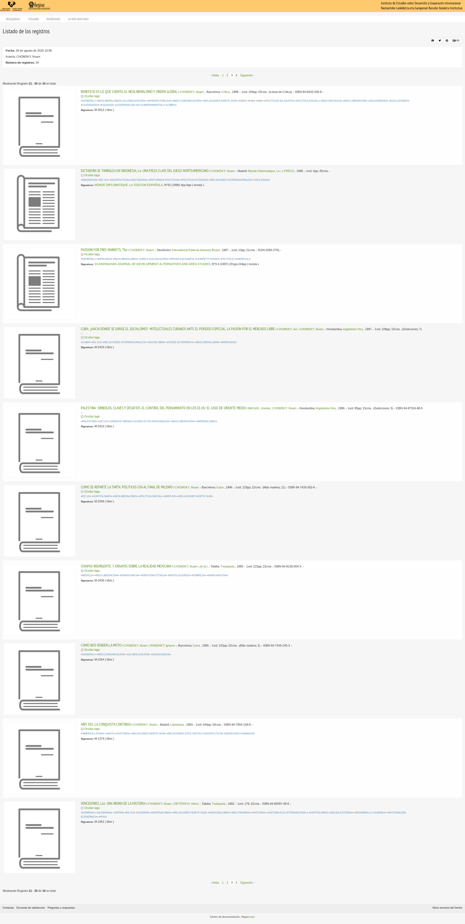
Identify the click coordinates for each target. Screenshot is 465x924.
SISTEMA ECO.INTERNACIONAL (287, 812)
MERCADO (104, 259)
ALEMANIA (104, 812)
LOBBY (171, 105)
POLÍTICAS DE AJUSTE (279, 100)
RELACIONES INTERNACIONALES (231, 180)
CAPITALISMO (102, 496)
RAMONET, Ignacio (162, 645)
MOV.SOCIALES (331, 100)
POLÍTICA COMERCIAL (235, 259)
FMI (251, 100)
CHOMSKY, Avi (287, 329)
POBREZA (199, 575)
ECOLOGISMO (399, 100)
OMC (243, 100)
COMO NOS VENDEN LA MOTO (101, 645)
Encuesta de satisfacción (31, 907)
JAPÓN (118, 812)
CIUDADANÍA (90, 105)
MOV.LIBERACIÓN (355, 100)
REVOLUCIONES (179, 575)
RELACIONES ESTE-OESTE (184, 733)
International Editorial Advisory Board (196, 250)
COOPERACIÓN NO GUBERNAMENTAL (139, 105)
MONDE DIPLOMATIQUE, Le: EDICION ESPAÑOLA (128, 185)
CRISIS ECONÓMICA (180, 342)
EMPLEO (170, 496)
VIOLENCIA (261, 180)
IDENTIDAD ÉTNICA (153, 575)
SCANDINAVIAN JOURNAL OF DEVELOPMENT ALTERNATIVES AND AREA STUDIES (152, 264)
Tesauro (33, 19)
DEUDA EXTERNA (341, 812)
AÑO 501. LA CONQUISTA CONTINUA (106, 724)
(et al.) (204, 566)
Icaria (220, 487)
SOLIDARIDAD (378, 100)
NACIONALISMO (219, 812)
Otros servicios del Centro (447, 907)
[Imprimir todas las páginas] (446, 40)
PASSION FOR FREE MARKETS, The (104, 249)
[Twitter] (439, 40)
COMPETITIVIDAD (207, 259)
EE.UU (103, 180)
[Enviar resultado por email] (432, 40)
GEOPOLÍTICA (119, 180)
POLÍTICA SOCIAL (307, 100)
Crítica (225, 91)
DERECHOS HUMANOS (239, 733)
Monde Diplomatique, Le (264, 171)
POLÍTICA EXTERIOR (194, 180)
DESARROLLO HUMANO (370, 812)
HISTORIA (123, 733)
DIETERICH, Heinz (186, 803)
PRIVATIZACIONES (182, 259)
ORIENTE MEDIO (121, 421)
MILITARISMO (240, 812)
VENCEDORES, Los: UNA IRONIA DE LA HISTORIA (113, 803)
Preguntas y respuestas (61, 907)
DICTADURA (139, 180)
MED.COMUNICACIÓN (187, 100)
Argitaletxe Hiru (353, 329)
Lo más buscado (78, 19)
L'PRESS (288, 171)
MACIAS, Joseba (259, 408)
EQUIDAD (107, 105)
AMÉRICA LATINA (92, 733)
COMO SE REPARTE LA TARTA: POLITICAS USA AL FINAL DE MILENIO (127, 486)
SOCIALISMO (156, 342)
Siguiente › (247, 75)
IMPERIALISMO (206, 421)
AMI (259, 100)
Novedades (53, 19)
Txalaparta (227, 566)
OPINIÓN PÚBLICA (159, 100)
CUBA (85, 342)
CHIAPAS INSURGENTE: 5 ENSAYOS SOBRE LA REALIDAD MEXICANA (126, 566)
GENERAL (88, 100)
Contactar (8, 907)
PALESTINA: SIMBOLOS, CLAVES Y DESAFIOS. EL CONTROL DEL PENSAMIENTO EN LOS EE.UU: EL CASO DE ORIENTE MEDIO (163, 407)
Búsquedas (13, 19)
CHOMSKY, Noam (192, 91)
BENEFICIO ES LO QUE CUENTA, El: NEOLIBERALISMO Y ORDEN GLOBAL (129, 91)
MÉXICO (87, 575)
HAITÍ (110, 733)
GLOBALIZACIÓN (134, 100)
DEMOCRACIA (129, 575)
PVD (102, 816)
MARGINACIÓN (217, 575)
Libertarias (177, 724)
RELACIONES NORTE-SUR (220, 100)
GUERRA (143, 812)
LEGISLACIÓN (158, 259)
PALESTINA (89, 421)
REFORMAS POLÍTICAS (164, 180)
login (252, 916)
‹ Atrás (215, 75)
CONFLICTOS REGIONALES (151, 421)
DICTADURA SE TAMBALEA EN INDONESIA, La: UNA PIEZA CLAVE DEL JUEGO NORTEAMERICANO (145, 170)
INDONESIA (89, 180)
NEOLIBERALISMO (109, 100)
